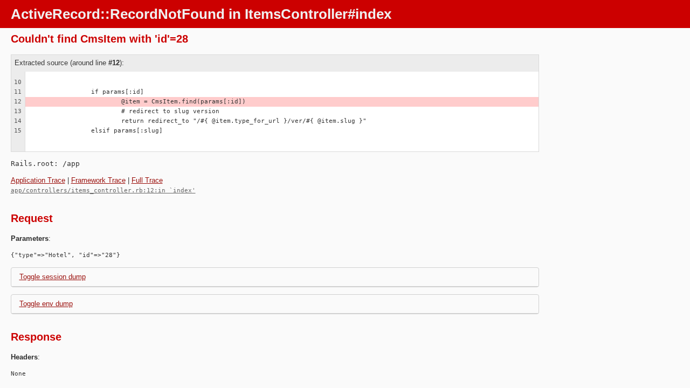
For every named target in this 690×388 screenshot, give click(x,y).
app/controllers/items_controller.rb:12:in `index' (103, 190)
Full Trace (147, 180)
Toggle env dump (46, 304)
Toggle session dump (52, 277)
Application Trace (38, 180)
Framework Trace (98, 180)
